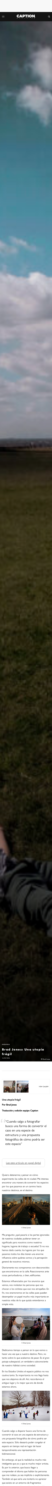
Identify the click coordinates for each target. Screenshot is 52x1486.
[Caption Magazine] (26, 17)
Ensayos (6, 1044)
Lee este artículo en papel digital (23, 1163)
